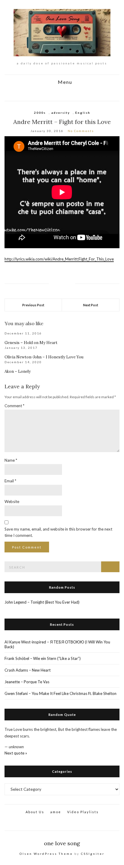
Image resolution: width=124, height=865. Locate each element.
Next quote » (16, 753)
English (82, 112)
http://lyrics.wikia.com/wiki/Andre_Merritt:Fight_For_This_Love (59, 259)
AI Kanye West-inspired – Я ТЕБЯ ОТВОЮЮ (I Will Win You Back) (57, 644)
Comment (14, 405)
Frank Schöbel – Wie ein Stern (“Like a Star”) (43, 658)
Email (10, 480)
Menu (64, 82)
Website (12, 501)
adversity (60, 112)
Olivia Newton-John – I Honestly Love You (44, 357)
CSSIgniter (92, 853)
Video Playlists (83, 812)
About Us (35, 812)
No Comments (81, 131)
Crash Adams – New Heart (28, 670)
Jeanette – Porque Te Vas (27, 681)
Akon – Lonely (18, 371)
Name (11, 460)
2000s (40, 112)
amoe (55, 812)
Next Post (90, 305)
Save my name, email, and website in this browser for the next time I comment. (58, 532)
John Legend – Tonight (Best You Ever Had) (42, 602)
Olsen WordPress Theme (46, 853)
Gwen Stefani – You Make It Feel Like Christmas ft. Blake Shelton (60, 693)
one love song (62, 843)
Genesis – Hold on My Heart (31, 342)
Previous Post (33, 305)
